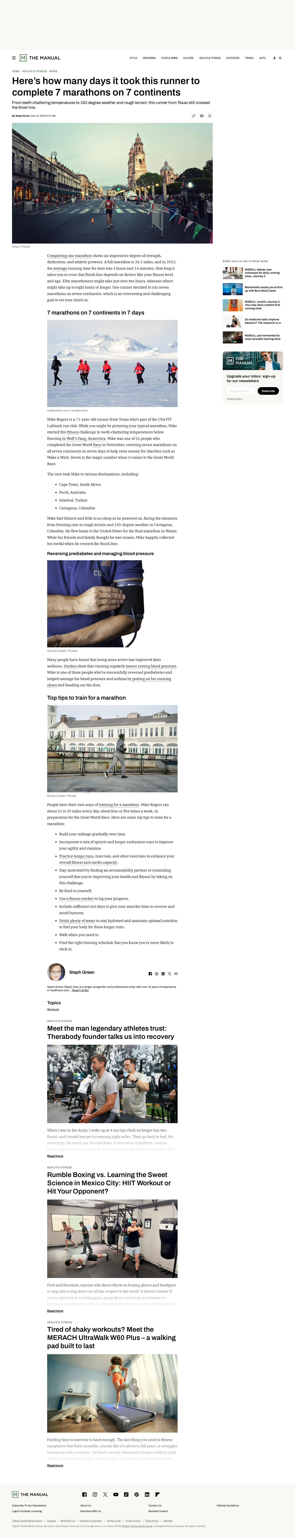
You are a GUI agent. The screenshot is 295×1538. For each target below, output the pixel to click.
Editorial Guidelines (228, 1505)
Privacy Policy (234, 399)
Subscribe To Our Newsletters (29, 1505)
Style (133, 58)
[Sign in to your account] (274, 58)
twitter (169, 973)
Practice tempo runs (76, 856)
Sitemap (168, 1521)
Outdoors (232, 58)
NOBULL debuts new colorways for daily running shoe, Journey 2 (262, 273)
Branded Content (158, 1511)
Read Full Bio (80, 990)
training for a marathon (119, 804)
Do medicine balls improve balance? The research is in (263, 321)
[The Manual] (40, 58)
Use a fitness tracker (76, 898)
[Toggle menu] (14, 58)
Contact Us (155, 1505)
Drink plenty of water (77, 920)
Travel (249, 58)
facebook (150, 973)
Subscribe (268, 391)
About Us (85, 1505)
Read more (55, 1156)
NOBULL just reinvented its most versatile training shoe (263, 337)
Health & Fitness (210, 58)
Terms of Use (114, 1521)
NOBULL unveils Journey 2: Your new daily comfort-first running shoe (263, 305)
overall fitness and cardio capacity (88, 862)
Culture (188, 58)
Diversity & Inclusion (91, 1521)
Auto (262, 58)
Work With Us (67, 1521)
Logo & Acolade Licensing (27, 1511)
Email (176, 973)
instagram (156, 973)
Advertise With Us (90, 1511)
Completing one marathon (69, 255)
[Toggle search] (280, 58)
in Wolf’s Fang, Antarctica (84, 438)
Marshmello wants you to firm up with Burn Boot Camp (264, 289)
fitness (73, 432)
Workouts (53, 1009)
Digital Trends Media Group (27, 1521)
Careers (51, 1521)
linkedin (163, 973)
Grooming (149, 58)
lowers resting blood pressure (151, 666)
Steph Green (23, 115)
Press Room (152, 1521)
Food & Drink (169, 58)
